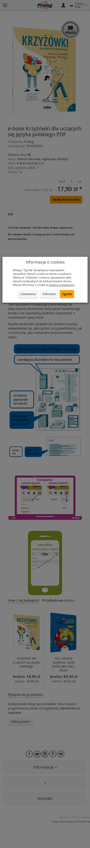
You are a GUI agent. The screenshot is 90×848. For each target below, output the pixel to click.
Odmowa (48, 294)
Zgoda (67, 294)
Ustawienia (28, 294)
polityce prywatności (61, 285)
